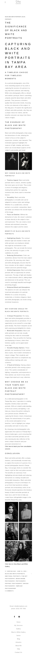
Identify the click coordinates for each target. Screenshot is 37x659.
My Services (18, 625)
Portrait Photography (13, 583)
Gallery (18, 629)
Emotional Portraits (13, 576)
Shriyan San (11, 571)
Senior (18, 635)
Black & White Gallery (18, 632)
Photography (21, 581)
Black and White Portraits (13, 16)
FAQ (18, 649)
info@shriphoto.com (20, 606)
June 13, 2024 (21, 571)
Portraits (8, 19)
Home (18, 622)
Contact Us (18, 652)
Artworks (18, 642)
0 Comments (9, 590)
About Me (18, 645)
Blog (23, 16)
